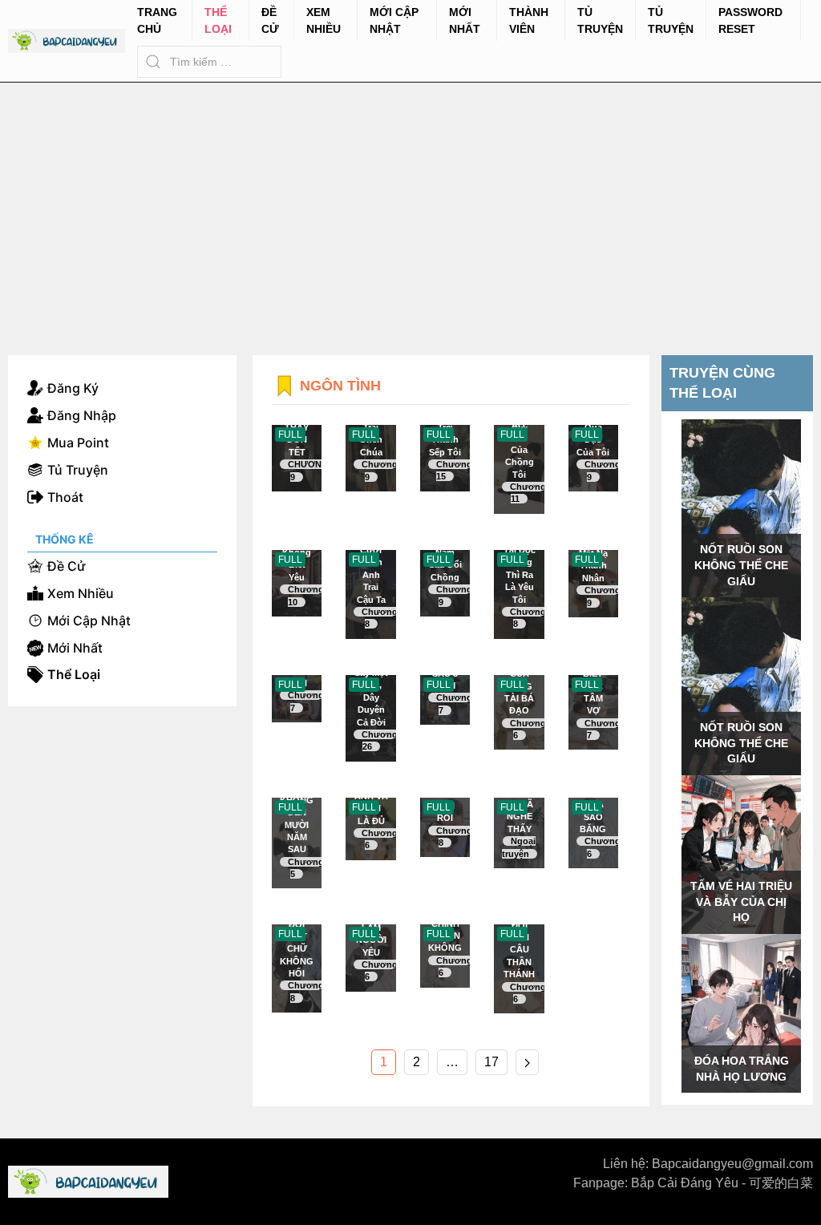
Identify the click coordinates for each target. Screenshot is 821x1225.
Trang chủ (157, 20)
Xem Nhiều (323, 20)
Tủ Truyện (600, 20)
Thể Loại (218, 20)
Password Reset (750, 20)
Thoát (65, 497)
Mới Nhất (464, 20)
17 (491, 1062)
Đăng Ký (73, 388)
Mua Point (78, 443)
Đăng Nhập (81, 415)
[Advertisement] (410, 203)
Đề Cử (270, 20)
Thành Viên (528, 20)
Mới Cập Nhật (394, 20)
